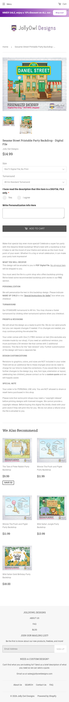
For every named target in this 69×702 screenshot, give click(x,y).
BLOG (34, 630)
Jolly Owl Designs (26, 696)
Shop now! (60, 13)
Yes (10, 197)
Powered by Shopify (47, 696)
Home (5, 47)
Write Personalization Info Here (19, 205)
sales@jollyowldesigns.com (39, 674)
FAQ (60, 277)
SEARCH (29, 685)
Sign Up (60, 649)
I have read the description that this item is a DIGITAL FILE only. (33, 191)
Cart (64, 4)
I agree (26, 197)
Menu (9, 4)
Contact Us (41, 685)
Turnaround (9, 176)
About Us (17, 685)
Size (5, 163)
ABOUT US (34, 618)
